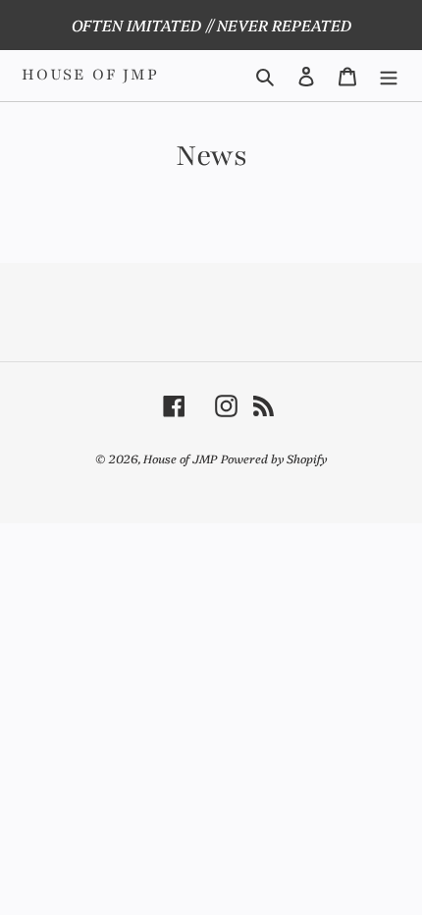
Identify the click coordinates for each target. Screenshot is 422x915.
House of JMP (90, 75)
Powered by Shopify (274, 458)
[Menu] (388, 75)
